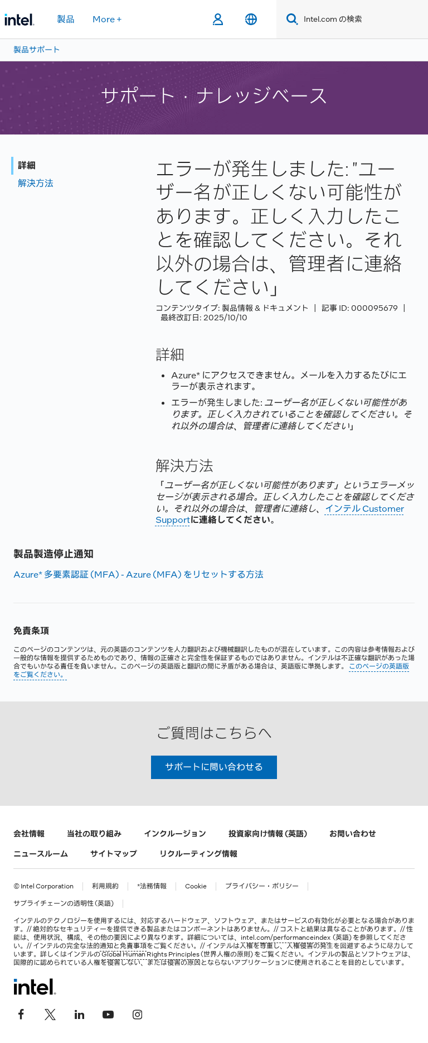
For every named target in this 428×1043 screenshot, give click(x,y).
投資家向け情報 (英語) (267, 834)
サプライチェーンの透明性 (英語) (63, 904)
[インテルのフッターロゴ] (34, 986)
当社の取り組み (94, 834)
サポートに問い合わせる (214, 767)
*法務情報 (152, 886)
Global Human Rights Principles (150, 954)
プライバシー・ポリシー (262, 886)
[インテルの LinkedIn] (79, 1013)
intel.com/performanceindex (285, 937)
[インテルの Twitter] (50, 1013)
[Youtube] (108, 1013)
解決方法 (36, 183)
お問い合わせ (352, 834)
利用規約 (105, 886)
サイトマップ (113, 854)
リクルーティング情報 (198, 854)
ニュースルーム (40, 854)
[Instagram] (137, 1013)
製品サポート (36, 50)
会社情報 (29, 834)
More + (107, 19)
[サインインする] (217, 19)
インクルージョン (175, 834)
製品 (66, 19)
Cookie (196, 886)
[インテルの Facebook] (21, 1013)
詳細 (27, 165)
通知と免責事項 (123, 945)
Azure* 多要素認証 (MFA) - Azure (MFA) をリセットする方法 (138, 574)
